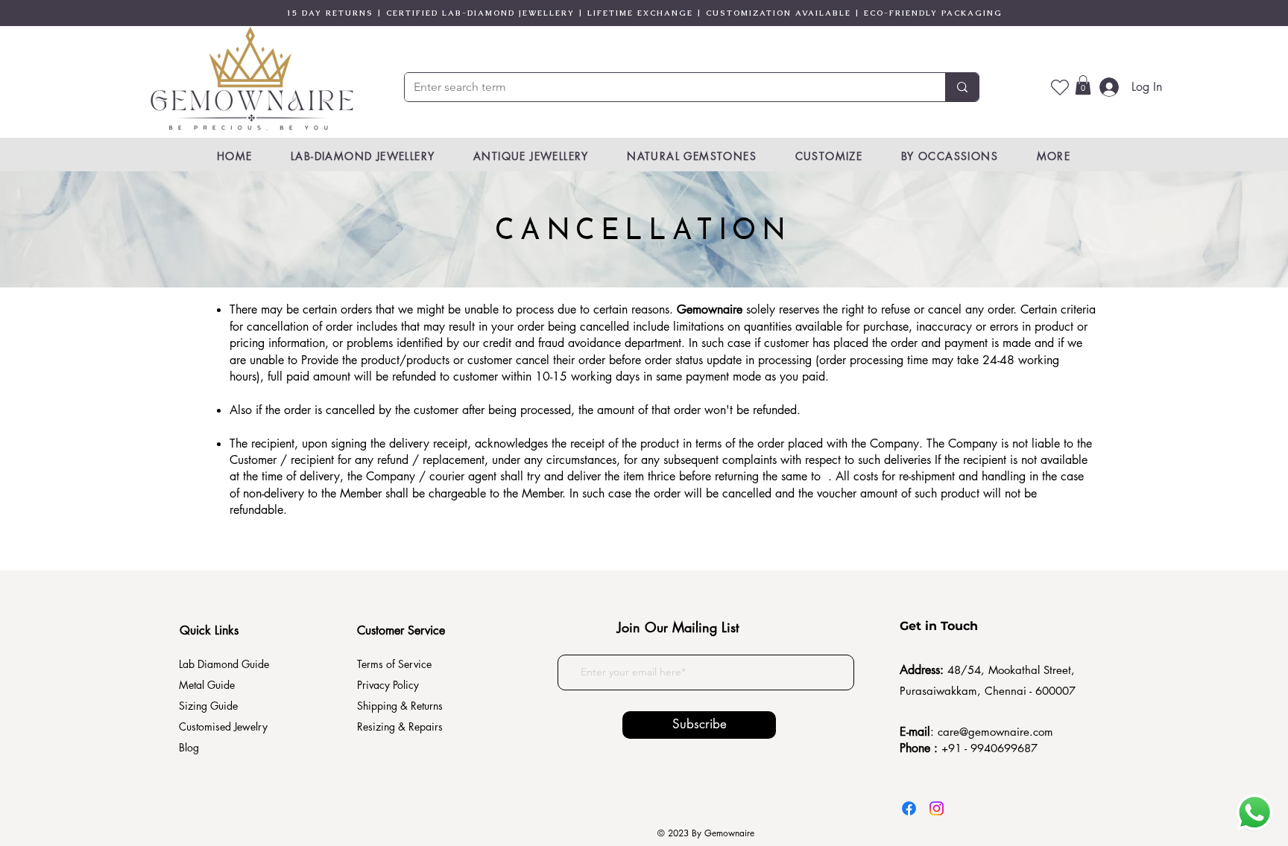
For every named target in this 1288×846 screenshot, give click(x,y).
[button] (1083, 85)
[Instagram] (936, 808)
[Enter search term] (962, 87)
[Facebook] (909, 808)
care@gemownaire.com (995, 732)
